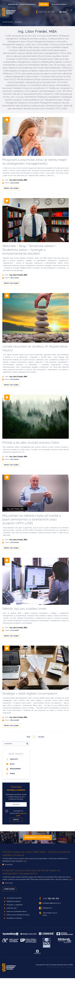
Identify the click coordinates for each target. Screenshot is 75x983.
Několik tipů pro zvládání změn (24, 608)
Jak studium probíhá (14, 898)
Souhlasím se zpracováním (18, 813)
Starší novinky (9, 889)
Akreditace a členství (14, 918)
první (28, 737)
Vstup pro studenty (59, 4)
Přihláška (43, 4)
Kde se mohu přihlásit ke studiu (18, 915)
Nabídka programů (14, 901)
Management (15, 769)
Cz (67, 10)
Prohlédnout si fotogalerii (37, 837)
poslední (41, 737)
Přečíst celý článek (11, 188)
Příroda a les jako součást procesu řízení (30, 442)
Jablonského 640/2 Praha (50, 914)
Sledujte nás (47, 908)
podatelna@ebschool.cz (52, 903)
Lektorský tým (12, 908)
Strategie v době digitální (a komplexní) (29, 693)
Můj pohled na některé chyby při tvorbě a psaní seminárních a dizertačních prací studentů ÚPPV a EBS (31, 519)
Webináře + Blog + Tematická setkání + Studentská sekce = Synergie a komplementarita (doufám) (29, 249)
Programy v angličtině (15, 905)
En (67, 13)
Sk (71, 10)
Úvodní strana (7, 22)
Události (14, 759)
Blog (12, 764)
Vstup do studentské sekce (17, 911)
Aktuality (18, 22)
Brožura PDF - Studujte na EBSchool (22, 4)
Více (25, 861)
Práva (12, 773)
